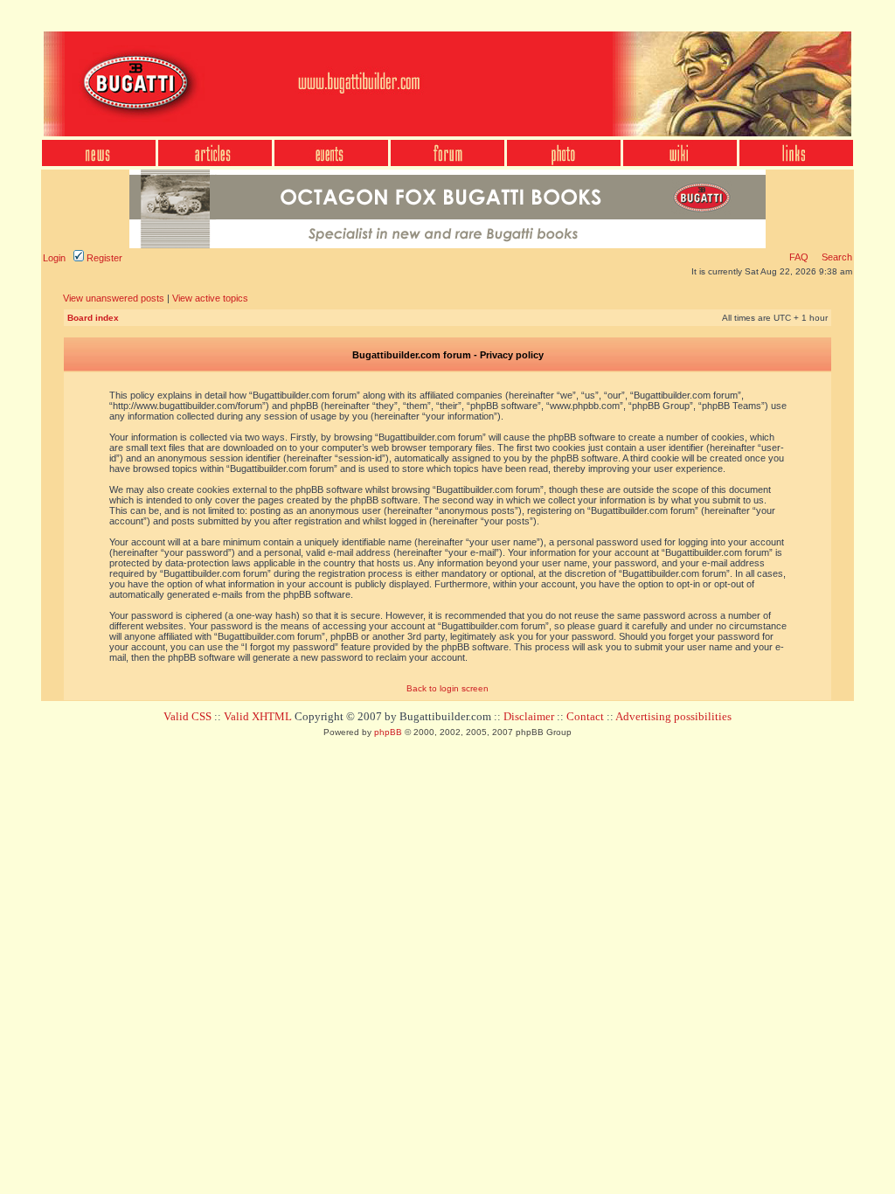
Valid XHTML (258, 716)
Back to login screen (447, 688)
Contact (585, 716)
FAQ (798, 257)
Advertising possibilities (673, 716)
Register (103, 258)
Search (835, 257)
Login (54, 258)
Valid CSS (187, 716)
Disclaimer (528, 716)
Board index (93, 318)
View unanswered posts (113, 298)
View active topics (210, 298)
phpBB (388, 732)
